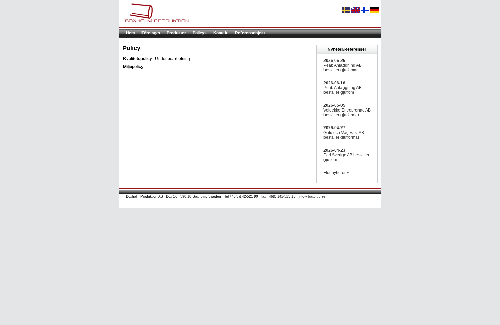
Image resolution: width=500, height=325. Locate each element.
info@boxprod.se (312, 196)
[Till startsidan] (154, 25)
